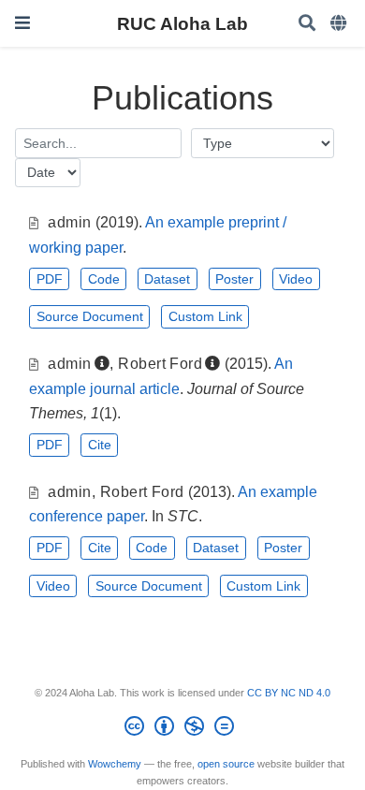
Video (296, 278)
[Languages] (340, 24)
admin (69, 221)
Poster (234, 278)
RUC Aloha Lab (182, 23)
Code (104, 278)
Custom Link (205, 316)
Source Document (89, 316)
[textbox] (98, 142)
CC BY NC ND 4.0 (288, 692)
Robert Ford (160, 363)
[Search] (307, 24)
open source (226, 763)
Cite (99, 444)
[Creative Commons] (182, 729)
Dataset (167, 278)
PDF (49, 278)
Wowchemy (114, 763)
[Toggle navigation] (22, 23)
